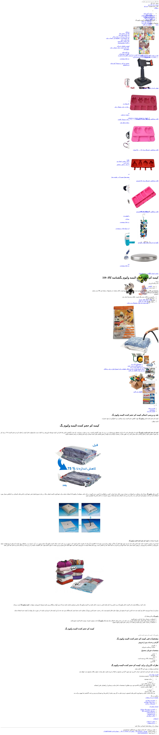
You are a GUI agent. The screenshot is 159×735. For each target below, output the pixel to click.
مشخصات (152, 409)
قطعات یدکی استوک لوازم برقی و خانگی (137, 369)
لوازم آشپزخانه (148, 13)
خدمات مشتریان (153, 706)
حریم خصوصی (151, 714)
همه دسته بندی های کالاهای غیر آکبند (138, 370)
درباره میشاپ (151, 723)
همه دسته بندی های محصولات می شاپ (137, 303)
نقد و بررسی (151, 408)
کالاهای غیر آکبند (137, 392)
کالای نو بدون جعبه (133, 366)
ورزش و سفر (148, 18)
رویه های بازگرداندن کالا (148, 711)
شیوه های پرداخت (150, 703)
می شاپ (146, 301)
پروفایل (156, 8)
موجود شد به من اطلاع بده (151, 292)
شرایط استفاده (151, 712)
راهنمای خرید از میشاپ (152, 697)
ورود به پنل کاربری (153, 4)
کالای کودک (148, 299)
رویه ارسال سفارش (149, 702)
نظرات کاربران (151, 411)
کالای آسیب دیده (134, 367)
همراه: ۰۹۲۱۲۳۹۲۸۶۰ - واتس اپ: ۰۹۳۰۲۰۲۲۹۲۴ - (132, 731)
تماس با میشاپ (150, 721)
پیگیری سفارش (150, 715)
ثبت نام (146, 6)
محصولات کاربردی (147, 23)
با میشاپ (155, 718)
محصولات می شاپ (146, 21)
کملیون (150, 286)
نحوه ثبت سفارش (150, 700)
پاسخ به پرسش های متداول (147, 709)
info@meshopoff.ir (143, 733)
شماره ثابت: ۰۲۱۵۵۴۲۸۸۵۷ (110, 731)
